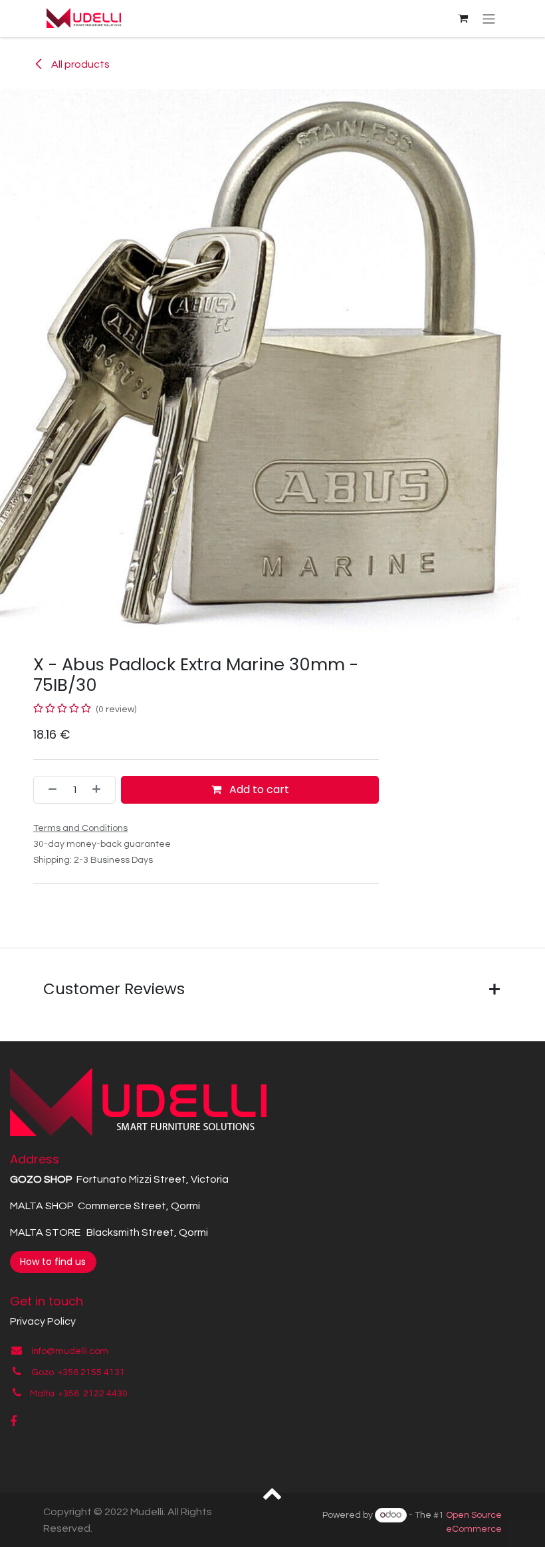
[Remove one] (48, 789)
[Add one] (100, 789)
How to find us (53, 1261)
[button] (272, 1492)
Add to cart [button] (258, 789)
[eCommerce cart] (463, 18)
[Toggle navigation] (489, 18)
